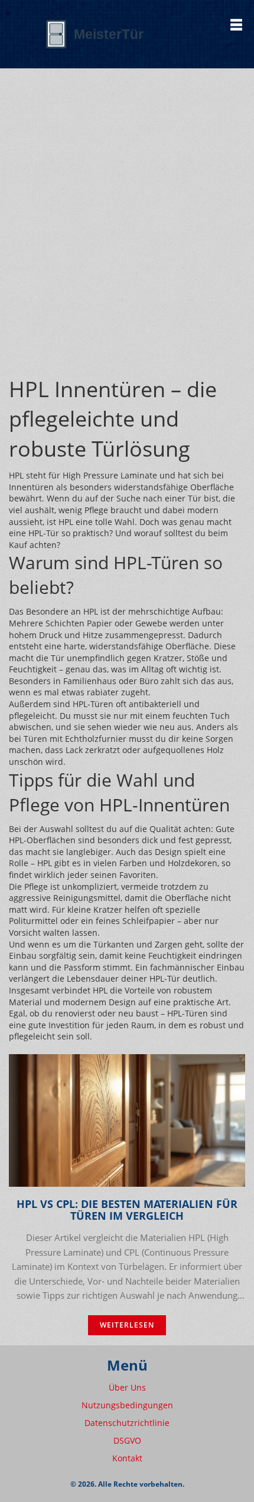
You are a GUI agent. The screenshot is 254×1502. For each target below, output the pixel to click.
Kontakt (127, 1458)
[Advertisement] (127, 242)
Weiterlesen (127, 1325)
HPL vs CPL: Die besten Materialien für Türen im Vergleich (127, 1210)
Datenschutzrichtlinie (127, 1422)
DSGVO (127, 1440)
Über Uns (127, 1387)
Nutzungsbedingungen (127, 1405)
